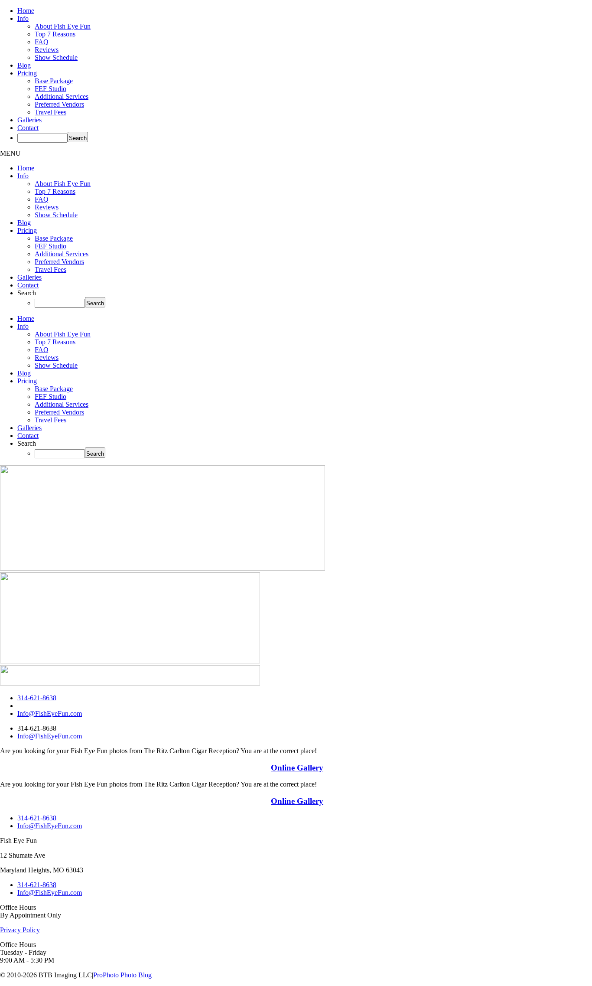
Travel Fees (50, 112)
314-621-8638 (36, 698)
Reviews (47, 49)
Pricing (27, 73)
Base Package (54, 81)
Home (25, 10)
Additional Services (61, 96)
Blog (24, 65)
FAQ (42, 42)
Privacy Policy (20, 930)
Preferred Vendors (59, 104)
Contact (28, 127)
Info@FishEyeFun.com (49, 713)
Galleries (29, 120)
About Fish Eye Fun (63, 26)
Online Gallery (297, 767)
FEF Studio (50, 88)
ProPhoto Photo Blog (122, 975)
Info (23, 18)
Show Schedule (56, 57)
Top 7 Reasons (55, 34)
